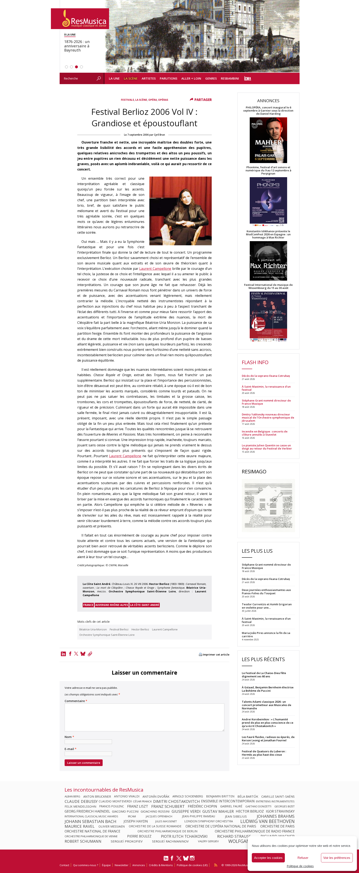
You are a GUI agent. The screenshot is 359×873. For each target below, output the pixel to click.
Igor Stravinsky (280, 811)
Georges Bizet (284, 806)
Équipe (106, 865)
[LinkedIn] (166, 860)
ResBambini (230, 78)
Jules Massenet (166, 821)
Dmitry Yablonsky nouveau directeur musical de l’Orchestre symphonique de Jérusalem (268, 417)
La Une (114, 78)
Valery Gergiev (208, 841)
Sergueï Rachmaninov (170, 841)
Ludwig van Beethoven (267, 821)
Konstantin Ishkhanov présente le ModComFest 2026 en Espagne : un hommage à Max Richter (268, 234)
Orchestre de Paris (277, 826)
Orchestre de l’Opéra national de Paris (221, 826)
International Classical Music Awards (91, 816)
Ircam (132, 816)
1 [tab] (66, 66)
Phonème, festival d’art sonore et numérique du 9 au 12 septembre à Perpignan (268, 170)
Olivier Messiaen (111, 826)
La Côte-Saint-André (144, 605)
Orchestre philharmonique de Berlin (167, 831)
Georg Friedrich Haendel (87, 811)
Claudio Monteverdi (115, 801)
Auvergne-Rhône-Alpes (111, 605)
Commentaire (76, 701)
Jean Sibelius (236, 816)
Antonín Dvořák (156, 796)
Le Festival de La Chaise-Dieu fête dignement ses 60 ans (264, 674)
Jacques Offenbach (159, 816)
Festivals (127, 100)
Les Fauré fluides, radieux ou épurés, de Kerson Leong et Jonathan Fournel (268, 738)
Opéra (152, 100)
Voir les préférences (336, 857)
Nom (69, 737)
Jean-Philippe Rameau (198, 816)
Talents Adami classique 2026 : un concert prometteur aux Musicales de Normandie (266, 705)
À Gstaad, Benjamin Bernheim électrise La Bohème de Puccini (268, 689)
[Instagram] (192, 858)
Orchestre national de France (92, 831)
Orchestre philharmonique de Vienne (91, 836)
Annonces (138, 865)
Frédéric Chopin (202, 806)
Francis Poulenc (111, 806)
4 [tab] (81, 66)
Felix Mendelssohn (80, 806)
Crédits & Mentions (161, 865)
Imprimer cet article (216, 654)
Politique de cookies (300, 866)
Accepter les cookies (268, 857)
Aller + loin (191, 78)
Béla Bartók (247, 796)
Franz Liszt (137, 806)
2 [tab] (71, 66)
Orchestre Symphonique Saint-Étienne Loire (107, 635)
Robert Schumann (83, 841)
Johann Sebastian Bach (90, 821)
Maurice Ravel (80, 826)
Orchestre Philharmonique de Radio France (255, 831)
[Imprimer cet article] (200, 655)
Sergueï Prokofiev (127, 841)
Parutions (168, 78)
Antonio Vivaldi (126, 796)
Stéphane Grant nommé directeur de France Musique (266, 402)
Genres (211, 78)
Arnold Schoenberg (187, 796)
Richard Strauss (234, 836)
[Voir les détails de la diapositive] (202, 36)
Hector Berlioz (140, 629)
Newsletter (121, 865)
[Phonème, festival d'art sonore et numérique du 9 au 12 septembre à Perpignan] (268, 202)
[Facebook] (70, 654)
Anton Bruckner (97, 796)
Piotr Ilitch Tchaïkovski (184, 836)
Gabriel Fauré (231, 806)
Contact (64, 865)
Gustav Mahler (218, 811)
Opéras (163, 100)
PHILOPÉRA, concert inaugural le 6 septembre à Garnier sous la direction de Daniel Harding (268, 110)
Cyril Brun (159, 134)
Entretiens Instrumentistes (275, 801)
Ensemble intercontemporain (228, 801)
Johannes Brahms (276, 816)
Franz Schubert (168, 806)
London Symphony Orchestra (208, 821)
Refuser (303, 857)
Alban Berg (72, 796)
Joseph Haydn (136, 821)
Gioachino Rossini (155, 811)
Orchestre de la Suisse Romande (155, 826)
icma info (247, 78)
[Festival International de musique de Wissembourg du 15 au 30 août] (268, 317)
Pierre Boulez (139, 836)
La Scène (131, 78)
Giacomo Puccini (125, 811)
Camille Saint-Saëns (278, 796)
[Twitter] (76, 654)
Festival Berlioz (119, 629)
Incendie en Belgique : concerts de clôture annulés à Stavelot (265, 433)
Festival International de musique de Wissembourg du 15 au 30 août (268, 286)
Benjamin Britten (220, 796)
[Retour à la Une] (80, 18)
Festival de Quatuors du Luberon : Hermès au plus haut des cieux (264, 752)
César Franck (142, 801)
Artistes (149, 78)
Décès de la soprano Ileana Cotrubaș (266, 375)
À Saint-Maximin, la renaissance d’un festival (266, 388)
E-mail (70, 749)
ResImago (254, 471)
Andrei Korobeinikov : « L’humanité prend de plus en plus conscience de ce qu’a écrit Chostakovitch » (267, 722)
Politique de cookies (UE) (192, 865)
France (88, 605)
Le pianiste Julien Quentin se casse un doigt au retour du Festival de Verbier (267, 447)
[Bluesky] (186, 858)
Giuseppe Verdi (186, 811)
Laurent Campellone (155, 268)
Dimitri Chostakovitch (176, 801)
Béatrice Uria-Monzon (93, 629)
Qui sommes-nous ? (85, 865)
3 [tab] (76, 66)
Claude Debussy (81, 801)
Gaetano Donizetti (258, 806)
